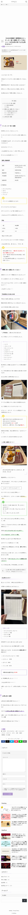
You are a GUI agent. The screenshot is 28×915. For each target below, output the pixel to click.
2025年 (4, 731)
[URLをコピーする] (25, 741)
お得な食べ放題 (8, 116)
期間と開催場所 (10, 105)
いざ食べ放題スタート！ (12, 112)
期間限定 (3, 734)
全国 (17, 733)
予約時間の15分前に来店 (12, 111)
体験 (3, 46)
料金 (8, 107)
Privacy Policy (16, 910)
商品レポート (7, 885)
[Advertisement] (14, 20)
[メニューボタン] (1, 1)
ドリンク (3, 733)
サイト (4, 784)
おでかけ (6, 876)
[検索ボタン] (26, 1)
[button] (3, 741)
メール (5, 779)
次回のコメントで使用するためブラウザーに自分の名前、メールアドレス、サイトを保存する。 (14, 789)
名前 (4, 774)
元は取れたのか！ (10, 114)
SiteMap (10, 910)
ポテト (13, 733)
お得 (16, 731)
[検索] (24, 900)
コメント (5, 757)
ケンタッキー (21, 731)
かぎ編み (6, 879)
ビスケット (8, 733)
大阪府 (20, 733)
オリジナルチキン (10, 731)
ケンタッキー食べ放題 (9, 103)
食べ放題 (8, 734)
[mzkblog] (14, 1)
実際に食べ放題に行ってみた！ (12, 109)
